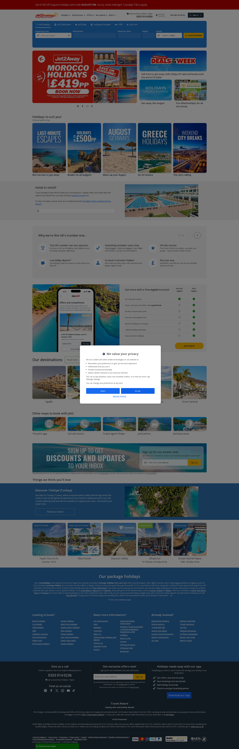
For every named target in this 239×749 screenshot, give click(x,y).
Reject (103, 391)
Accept (138, 391)
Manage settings (119, 396)
